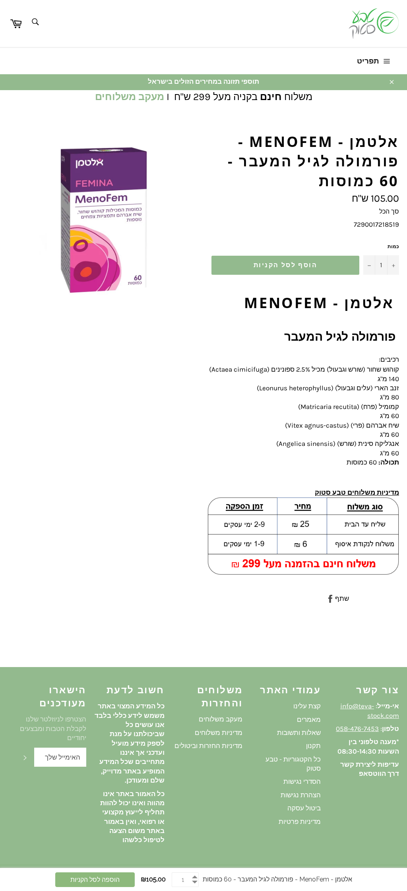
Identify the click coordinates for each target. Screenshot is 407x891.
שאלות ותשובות (299, 733)
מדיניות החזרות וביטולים (208, 746)
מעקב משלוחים (129, 96)
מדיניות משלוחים (218, 733)
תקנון (313, 746)
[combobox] (35, 22)
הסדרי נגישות (302, 781)
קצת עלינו (307, 706)
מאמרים (309, 719)
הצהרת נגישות (301, 795)
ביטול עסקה (304, 808)
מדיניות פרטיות (300, 821)
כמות (393, 246)
